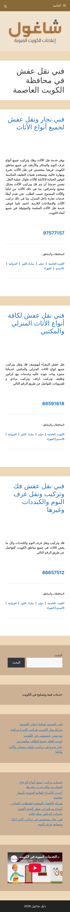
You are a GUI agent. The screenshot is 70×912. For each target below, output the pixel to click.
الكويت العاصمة (56, 263)
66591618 (53, 403)
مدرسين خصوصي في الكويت (43, 735)
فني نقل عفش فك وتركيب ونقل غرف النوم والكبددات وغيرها (38, 497)
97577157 (53, 233)
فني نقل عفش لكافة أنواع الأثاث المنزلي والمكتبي (36, 323)
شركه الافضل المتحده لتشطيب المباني (36, 803)
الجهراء (47, 268)
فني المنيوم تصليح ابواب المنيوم (41, 724)
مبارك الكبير (28, 263)
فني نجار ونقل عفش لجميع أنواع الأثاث (36, 123)
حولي (41, 263)
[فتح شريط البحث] (5, 6)
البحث (58, 655)
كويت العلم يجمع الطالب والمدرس (39, 741)
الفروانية (13, 263)
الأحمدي (60, 268)
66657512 (53, 572)
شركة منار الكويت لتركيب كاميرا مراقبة (36, 730)
